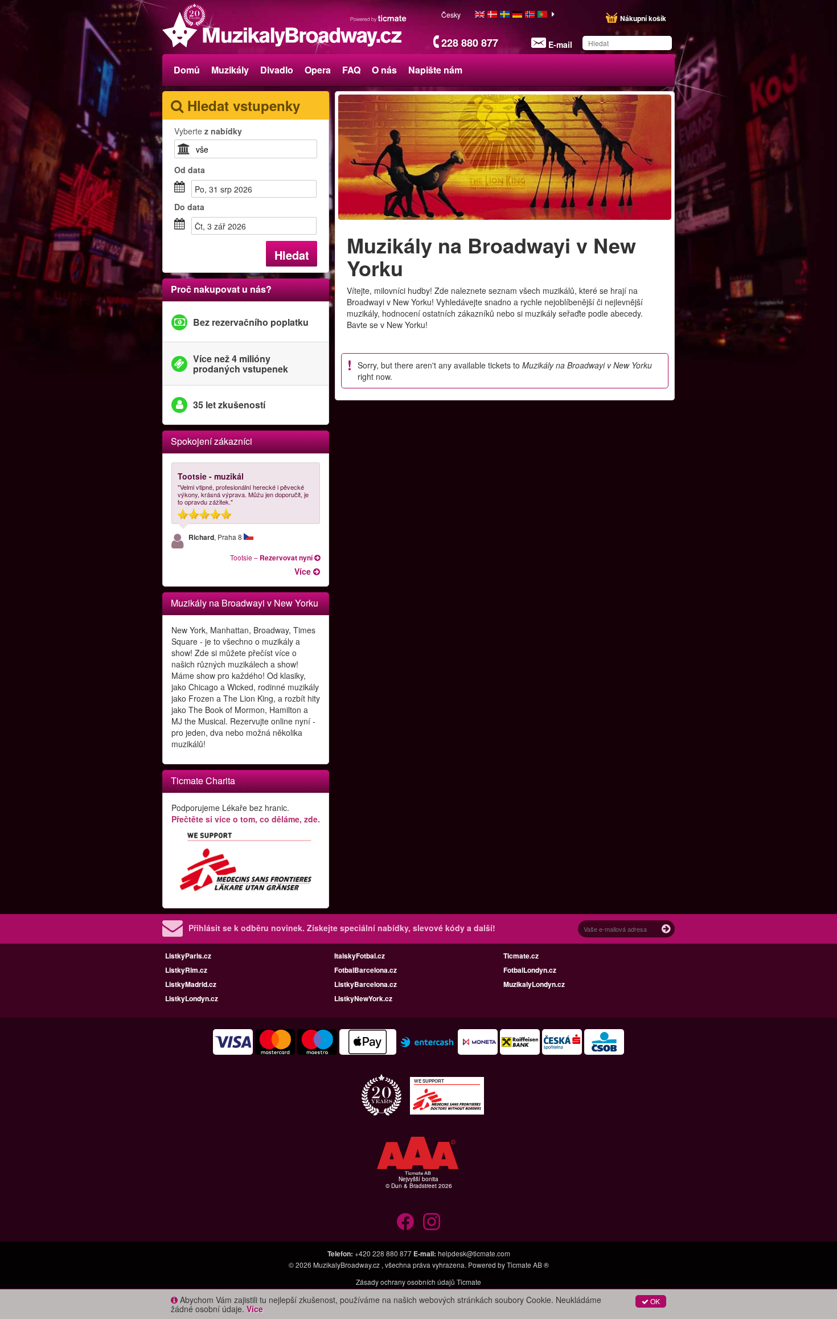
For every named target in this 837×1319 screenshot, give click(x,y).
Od (189, 169)
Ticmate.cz (521, 956)
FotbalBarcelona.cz (365, 970)
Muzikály (230, 69)
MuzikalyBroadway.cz (346, 1264)
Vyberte (208, 131)
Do (189, 206)
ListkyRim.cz (186, 970)
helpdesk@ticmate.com (474, 1253)
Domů (187, 69)
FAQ (351, 69)
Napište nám (435, 69)
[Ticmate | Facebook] (405, 1221)
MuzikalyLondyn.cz (534, 984)
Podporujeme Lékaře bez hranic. (245, 813)
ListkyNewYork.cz (363, 998)
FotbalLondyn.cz (529, 970)
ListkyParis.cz (188, 956)
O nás (384, 69)
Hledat (291, 255)
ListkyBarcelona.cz (365, 984)
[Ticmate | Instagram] (431, 1221)
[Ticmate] (378, 18)
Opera (318, 69)
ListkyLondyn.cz (191, 998)
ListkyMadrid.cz (190, 984)
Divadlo (276, 69)
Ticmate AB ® (528, 1264)
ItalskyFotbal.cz (359, 956)
